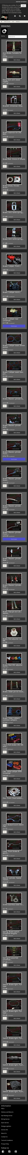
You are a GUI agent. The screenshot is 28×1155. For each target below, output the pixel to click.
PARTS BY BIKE (7, 21)
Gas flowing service (6, 1115)
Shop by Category (21, 1)
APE (13, 21)
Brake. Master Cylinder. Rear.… (12, 586)
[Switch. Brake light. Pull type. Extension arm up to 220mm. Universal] (14, 1031)
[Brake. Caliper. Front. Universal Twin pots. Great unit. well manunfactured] (14, 259)
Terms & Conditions (7, 1140)
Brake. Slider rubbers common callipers (11, 719)
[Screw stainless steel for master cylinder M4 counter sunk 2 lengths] (14, 898)
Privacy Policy (5, 1144)
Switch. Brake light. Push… (13, 1065)
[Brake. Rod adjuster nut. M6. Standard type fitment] (14, 632)
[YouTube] (16, 1151)
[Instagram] (9, 1151)
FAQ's (2, 1108)
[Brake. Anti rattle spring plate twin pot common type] (14, 232)
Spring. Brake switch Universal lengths (11, 932)
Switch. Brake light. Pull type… (12, 1012)
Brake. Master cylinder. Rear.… (12, 559)
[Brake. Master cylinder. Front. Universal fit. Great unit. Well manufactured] (14, 525)
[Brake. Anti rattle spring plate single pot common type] (14, 206)
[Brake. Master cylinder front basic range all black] (14, 445)
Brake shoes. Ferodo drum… (11, 186)
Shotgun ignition (6, 1126)
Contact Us (4, 1137)
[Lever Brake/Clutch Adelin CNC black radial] (14, 818)
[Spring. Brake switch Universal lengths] (14, 925)
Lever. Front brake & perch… (11, 852)
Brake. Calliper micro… (12, 292)
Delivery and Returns (7, 1112)
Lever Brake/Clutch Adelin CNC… (13, 826)
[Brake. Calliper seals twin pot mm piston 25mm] (14, 365)
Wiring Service (5, 1119)
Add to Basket (17, 60)
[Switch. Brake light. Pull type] (14, 978)
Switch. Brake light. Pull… (13, 1038)
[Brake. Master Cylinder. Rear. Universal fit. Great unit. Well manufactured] (14, 578)
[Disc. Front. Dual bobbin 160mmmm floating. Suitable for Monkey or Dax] (14, 791)
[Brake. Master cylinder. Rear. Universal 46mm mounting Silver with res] (14, 552)
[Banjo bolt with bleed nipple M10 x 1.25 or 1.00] (14, 73)
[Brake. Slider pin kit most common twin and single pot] (14, 685)
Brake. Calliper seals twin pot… (13, 373)
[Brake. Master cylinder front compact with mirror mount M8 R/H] (14, 472)
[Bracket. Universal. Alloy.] (14, 99)
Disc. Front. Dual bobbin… (13, 798)
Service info (4, 1130)
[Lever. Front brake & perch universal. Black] (14, 845)
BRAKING (18, 21)
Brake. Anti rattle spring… (13, 212)
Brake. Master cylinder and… (12, 426)
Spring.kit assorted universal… (10, 959)
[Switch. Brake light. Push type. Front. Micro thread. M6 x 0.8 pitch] (14, 1058)
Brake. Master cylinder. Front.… (12, 507)
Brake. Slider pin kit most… (13, 691)
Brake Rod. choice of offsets (14, 159)
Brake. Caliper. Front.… (12, 266)
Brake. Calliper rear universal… (10, 320)
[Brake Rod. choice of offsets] (14, 152)
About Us (4, 1133)
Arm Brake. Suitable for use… (12, 54)
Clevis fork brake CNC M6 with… (13, 746)
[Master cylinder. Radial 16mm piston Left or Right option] (14, 871)
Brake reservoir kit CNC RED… (12, 133)
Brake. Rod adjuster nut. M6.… (12, 640)
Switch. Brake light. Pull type (12, 985)
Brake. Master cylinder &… (13, 399)
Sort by (3, 36)
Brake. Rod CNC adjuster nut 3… (13, 666)
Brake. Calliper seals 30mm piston (14, 346)
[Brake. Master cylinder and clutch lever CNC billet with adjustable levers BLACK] (14, 419)
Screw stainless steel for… (13, 904)
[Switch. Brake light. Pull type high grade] (14, 1004)
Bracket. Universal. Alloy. (13, 106)
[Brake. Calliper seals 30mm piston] (14, 339)
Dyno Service (5, 1123)
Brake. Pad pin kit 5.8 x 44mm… (12, 612)
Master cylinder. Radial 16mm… (12, 879)
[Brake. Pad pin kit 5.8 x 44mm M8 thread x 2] (14, 605)
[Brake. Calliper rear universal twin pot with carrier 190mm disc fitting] (14, 312)
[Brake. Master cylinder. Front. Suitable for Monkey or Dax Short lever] (14, 499)
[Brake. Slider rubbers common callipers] (14, 712)
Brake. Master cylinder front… (12, 453)
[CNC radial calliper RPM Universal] (14, 765)
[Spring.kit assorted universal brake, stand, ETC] (14, 951)
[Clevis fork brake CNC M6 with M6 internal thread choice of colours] (14, 738)
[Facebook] (3, 1151)
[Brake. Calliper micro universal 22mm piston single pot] (14, 286)
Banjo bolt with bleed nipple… (11, 81)
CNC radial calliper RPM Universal (12, 772)
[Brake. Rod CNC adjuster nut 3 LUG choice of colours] (14, 658)
